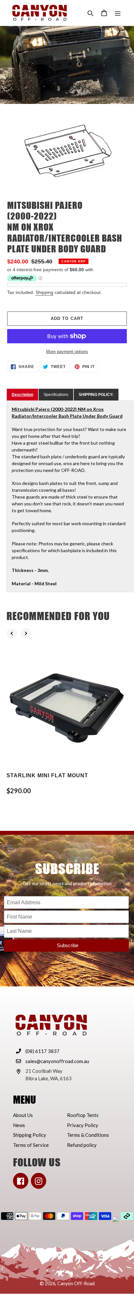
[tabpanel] (70, 496)
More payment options (67, 351)
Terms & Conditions (88, 1135)
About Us (23, 1115)
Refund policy (82, 1145)
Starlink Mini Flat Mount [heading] (47, 775)
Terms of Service (31, 1145)
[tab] (22, 394)
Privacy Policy (82, 1125)
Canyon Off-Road (76, 1283)
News (19, 1125)
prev (12, 633)
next (26, 633)
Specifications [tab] (56, 394)
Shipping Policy (29, 1135)
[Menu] (118, 13)
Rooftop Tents (83, 1115)
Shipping (44, 292)
